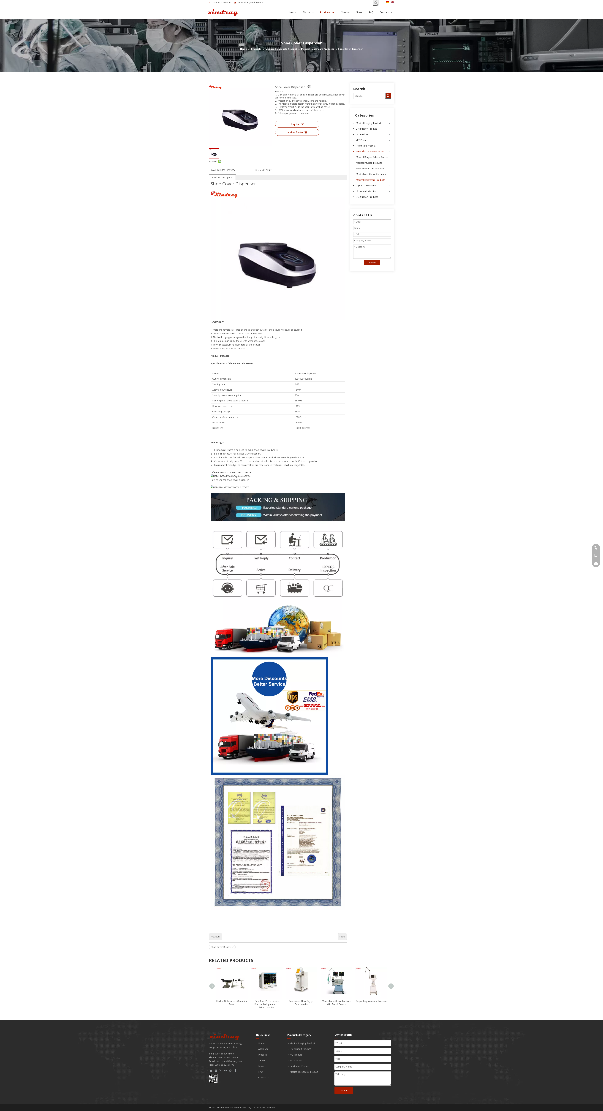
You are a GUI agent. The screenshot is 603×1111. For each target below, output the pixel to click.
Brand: (258, 170)
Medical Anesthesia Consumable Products (373, 174)
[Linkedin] (216, 1070)
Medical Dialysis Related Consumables (373, 156)
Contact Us (264, 1077)
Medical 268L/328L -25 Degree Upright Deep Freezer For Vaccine (371, 972)
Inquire (295, 124)
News (261, 1066)
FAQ (260, 1071)
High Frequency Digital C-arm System (336, 994)
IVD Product (362, 134)
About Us (263, 1048)
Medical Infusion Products (369, 162)
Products (262, 1054)
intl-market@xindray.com (250, 2)
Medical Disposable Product (370, 151)
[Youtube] (226, 1070)
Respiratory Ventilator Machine (301, 1000)
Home (261, 1043)
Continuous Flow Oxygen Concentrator (231, 1002)
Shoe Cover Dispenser (222, 946)
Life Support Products (367, 196)
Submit (372, 262)
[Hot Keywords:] (375, 3)
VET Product (362, 140)
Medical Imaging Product (368, 123)
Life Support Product (366, 128)
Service (262, 1060)
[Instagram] (230, 1070)
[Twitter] (221, 1070)
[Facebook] (211, 1070)
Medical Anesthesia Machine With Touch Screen (266, 1002)
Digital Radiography (366, 185)
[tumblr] (235, 1070)
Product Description (222, 177)
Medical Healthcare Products (370, 179)
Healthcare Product (365, 145)
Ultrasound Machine (366, 191)
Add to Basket (295, 132)
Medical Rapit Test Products (370, 168)
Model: (214, 170)
